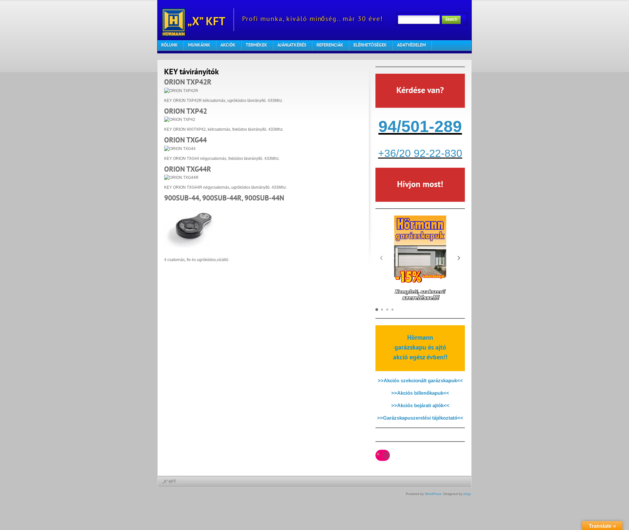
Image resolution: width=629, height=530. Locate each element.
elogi (466, 494)
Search (451, 19)
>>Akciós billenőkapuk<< (420, 393)
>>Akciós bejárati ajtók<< (420, 405)
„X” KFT (205, 22)
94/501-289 (420, 126)
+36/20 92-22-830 (420, 153)
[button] (459, 258)
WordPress (433, 494)
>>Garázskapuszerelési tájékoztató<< (420, 418)
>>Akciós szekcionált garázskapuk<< (420, 380)
